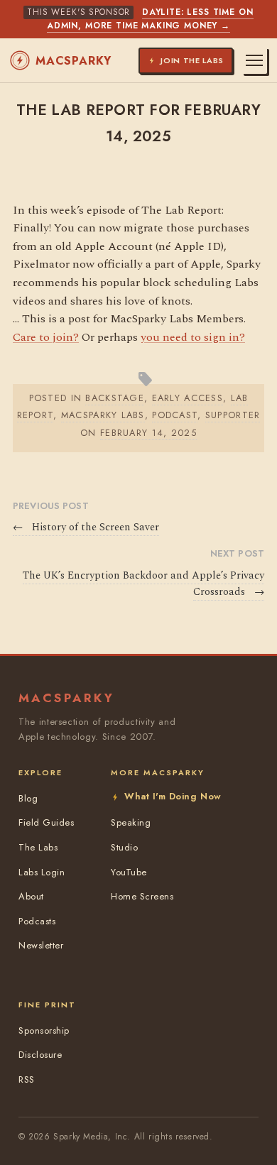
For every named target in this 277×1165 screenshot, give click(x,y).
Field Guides (46, 822)
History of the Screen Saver (86, 527)
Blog (28, 798)
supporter (233, 415)
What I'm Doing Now (172, 796)
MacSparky (74, 61)
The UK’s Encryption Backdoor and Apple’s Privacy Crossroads (143, 584)
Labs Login (41, 872)
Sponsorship (44, 1030)
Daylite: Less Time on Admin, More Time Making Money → (150, 19)
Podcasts (36, 921)
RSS (26, 1079)
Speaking (131, 822)
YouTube (129, 872)
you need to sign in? (193, 337)
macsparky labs (103, 415)
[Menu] (254, 60)
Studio (124, 847)
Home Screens (142, 896)
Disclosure (40, 1054)
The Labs (38, 847)
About (31, 896)
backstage (114, 398)
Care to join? (46, 337)
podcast (174, 415)
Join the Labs (192, 60)
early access (187, 398)
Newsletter (40, 945)
